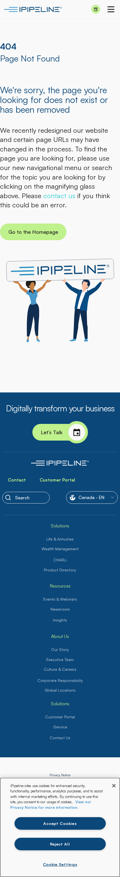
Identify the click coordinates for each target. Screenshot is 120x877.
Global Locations (60, 690)
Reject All (60, 843)
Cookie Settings (60, 864)
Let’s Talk (52, 432)
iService (60, 726)
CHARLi (60, 559)
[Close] (114, 786)
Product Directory (60, 570)
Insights (60, 620)
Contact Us (60, 737)
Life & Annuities (60, 539)
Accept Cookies (59, 823)
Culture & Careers (60, 669)
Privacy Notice (60, 775)
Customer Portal (57, 480)
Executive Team (60, 659)
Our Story (60, 649)
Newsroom (60, 609)
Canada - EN (91, 497)
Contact (17, 480)
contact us (59, 195)
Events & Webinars (60, 599)
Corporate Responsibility (60, 680)
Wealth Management (60, 548)
